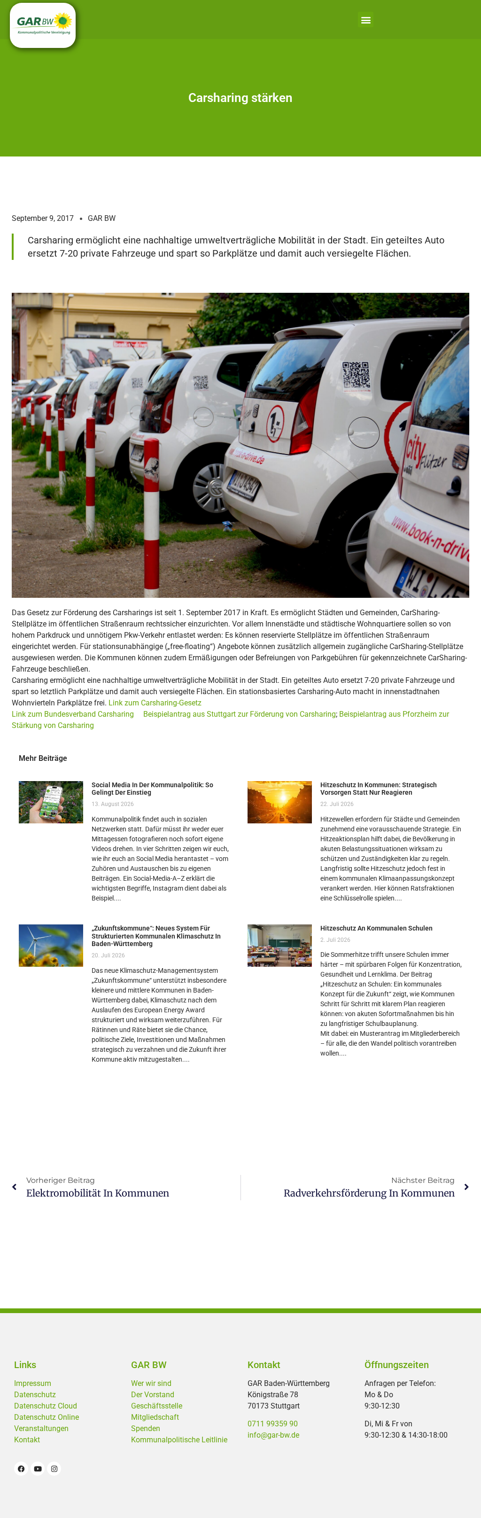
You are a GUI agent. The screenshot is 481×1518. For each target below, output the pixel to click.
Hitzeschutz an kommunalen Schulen (376, 928)
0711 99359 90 (273, 1423)
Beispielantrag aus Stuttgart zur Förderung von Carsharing (239, 714)
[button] (365, 19)
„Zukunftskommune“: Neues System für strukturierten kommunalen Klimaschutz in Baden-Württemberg (156, 936)
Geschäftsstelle (156, 1405)
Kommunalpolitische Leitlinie (179, 1439)
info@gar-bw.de (273, 1435)
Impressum (32, 1383)
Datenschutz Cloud (45, 1405)
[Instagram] (54, 1469)
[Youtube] (38, 1469)
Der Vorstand (152, 1394)
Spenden (145, 1428)
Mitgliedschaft (155, 1417)
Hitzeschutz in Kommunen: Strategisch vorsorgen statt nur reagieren (378, 789)
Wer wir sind (151, 1383)
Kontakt (27, 1439)
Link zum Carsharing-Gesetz (155, 702)
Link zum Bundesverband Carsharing (73, 714)
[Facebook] (21, 1469)
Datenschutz (35, 1394)
